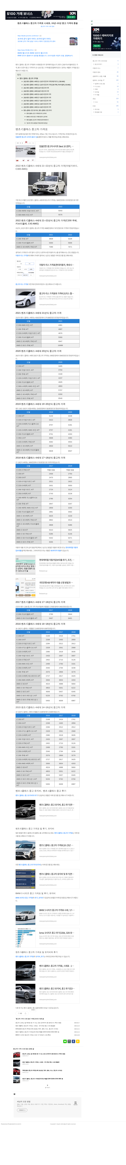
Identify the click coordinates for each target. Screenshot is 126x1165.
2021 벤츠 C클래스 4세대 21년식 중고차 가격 (36, 88)
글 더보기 (47, 1087)
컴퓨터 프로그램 (106, 83)
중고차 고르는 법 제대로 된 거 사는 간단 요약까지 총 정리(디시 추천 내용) (38, 1022)
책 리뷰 (106, 109)
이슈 (106, 102)
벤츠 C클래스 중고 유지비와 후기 (26, 795)
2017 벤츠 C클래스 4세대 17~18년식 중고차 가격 (37, 101)
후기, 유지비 (39, 897)
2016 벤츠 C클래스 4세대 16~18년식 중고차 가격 (37, 104)
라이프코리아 (17, 1124)
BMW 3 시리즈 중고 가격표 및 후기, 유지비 (36, 117)
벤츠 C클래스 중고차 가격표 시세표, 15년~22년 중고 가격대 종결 (47, 23)
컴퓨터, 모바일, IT (105, 80)
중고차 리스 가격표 (22, 284)
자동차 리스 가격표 (22, 255)
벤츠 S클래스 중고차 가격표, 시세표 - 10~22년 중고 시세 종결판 (35, 1026)
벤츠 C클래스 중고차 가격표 (29, 78)
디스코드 (106, 86)
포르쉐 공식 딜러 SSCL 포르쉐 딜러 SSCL (34, 39)
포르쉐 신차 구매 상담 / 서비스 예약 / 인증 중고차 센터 (36, 41)
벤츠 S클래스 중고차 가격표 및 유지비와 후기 (37, 120)
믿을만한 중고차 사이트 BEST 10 (26, 137)
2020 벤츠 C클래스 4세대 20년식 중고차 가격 (36, 91)
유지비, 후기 (40, 956)
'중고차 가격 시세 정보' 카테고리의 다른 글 (36, 123)
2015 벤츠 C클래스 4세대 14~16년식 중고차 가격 (37, 107)
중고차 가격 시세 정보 (47, 26)
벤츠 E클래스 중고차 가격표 (63, 833)
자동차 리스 (105, 68)
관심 (105, 98)
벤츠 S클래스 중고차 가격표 (25, 956)
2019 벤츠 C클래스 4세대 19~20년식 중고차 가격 (37, 94)
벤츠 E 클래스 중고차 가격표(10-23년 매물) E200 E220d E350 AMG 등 (37, 1032)
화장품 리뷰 (106, 112)
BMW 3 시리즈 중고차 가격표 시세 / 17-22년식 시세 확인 (33, 1035)
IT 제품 (106, 95)
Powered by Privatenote (7, 1124)
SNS (106, 89)
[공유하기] (25, 1013)
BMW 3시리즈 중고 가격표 (24, 897)
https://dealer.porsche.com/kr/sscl (28, 36)
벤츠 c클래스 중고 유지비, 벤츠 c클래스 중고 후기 (38, 110)
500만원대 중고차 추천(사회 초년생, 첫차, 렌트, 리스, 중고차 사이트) (37, 1029)
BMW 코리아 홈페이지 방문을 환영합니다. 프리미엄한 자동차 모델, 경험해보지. (45, 55)
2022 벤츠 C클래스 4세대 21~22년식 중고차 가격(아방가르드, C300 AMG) (44, 81)
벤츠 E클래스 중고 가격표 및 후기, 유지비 (36, 113)
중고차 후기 (106, 64)
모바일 (106, 92)
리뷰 (105, 106)
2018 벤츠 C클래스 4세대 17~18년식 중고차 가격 (37, 97)
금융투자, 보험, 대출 (105, 76)
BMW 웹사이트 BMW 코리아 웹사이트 (33, 53)
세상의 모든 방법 (23, 1102)
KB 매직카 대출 (56, 550)
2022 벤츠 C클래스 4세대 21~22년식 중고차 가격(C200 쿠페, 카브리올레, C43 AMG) (47, 85)
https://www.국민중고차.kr (26, 50)
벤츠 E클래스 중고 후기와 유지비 (30, 864)
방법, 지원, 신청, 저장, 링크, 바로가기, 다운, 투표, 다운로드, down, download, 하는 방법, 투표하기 (44, 1105)
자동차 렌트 (105, 72)
